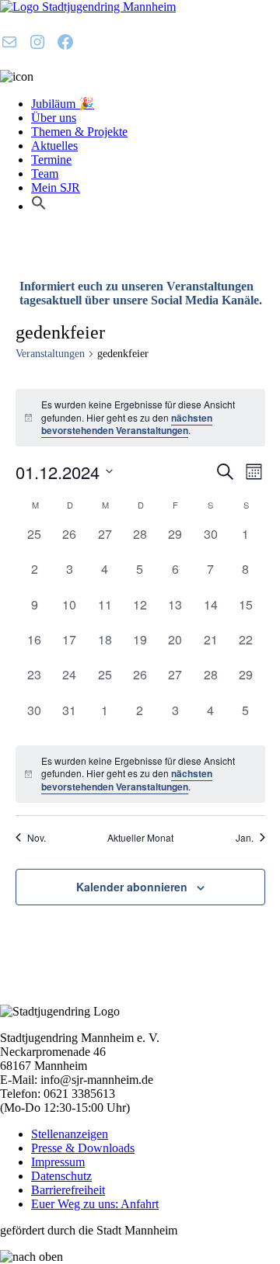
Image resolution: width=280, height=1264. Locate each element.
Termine (51, 159)
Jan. (245, 838)
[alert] (140, 417)
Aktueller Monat (140, 838)
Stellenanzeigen (69, 1134)
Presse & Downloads (83, 1148)
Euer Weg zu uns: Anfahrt (95, 1203)
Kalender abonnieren (131, 886)
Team (44, 173)
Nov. (36, 838)
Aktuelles (54, 145)
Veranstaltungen (50, 353)
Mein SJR (55, 187)
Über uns (53, 117)
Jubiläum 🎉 (62, 103)
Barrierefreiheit (68, 1189)
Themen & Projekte (79, 131)
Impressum (58, 1162)
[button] (39, 206)
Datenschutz (61, 1175)
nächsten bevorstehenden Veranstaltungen (126, 424)
